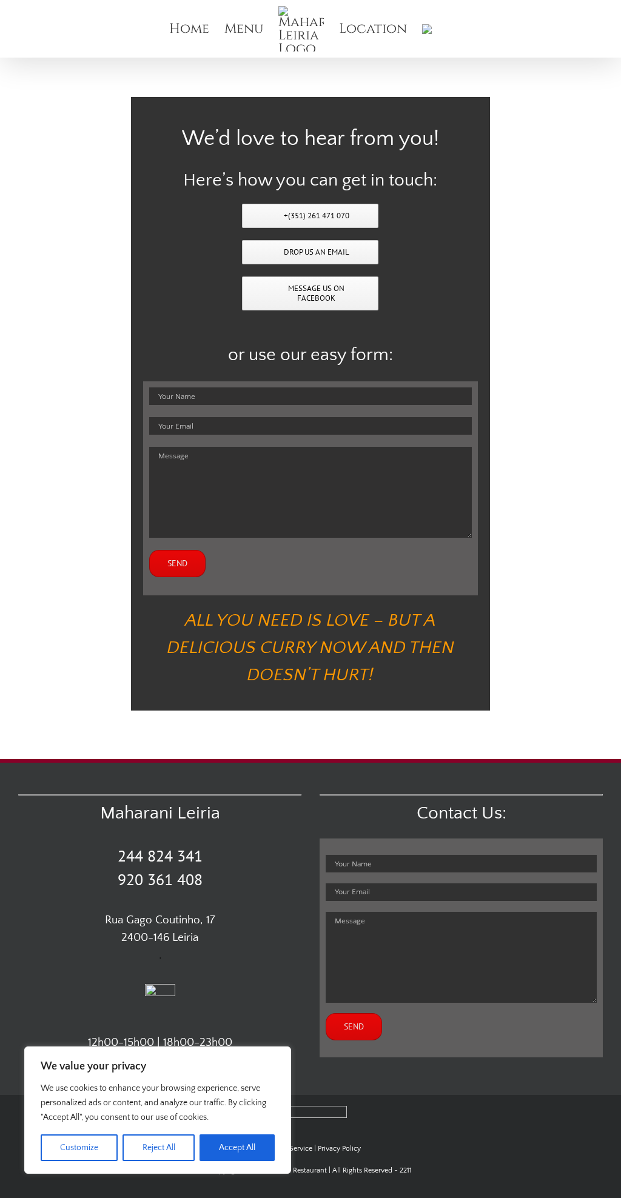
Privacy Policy (339, 1149)
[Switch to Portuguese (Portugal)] (429, 29)
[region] (157, 1110)
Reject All (159, 1148)
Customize (79, 1148)
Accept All (237, 1148)
